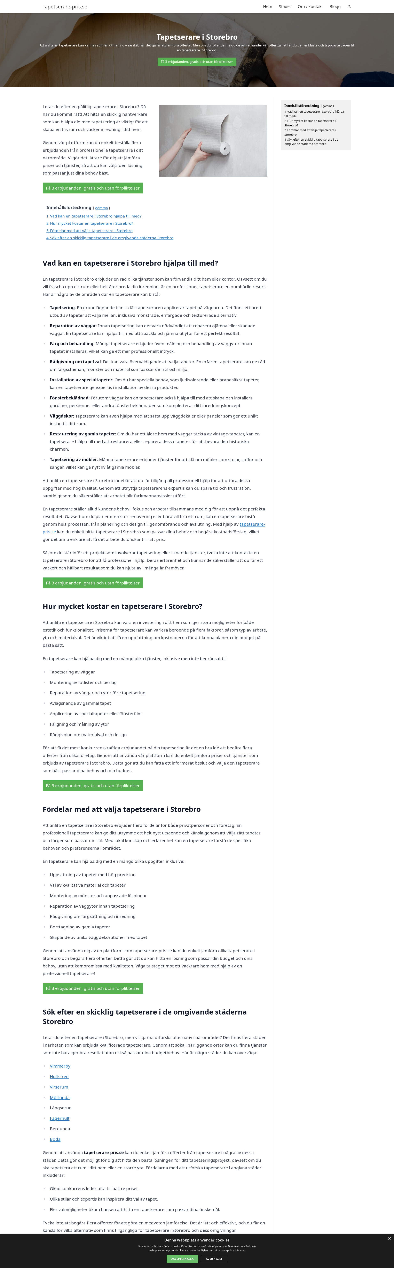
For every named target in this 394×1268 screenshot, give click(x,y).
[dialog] (197, 1251)
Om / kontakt (310, 6)
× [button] (389, 1238)
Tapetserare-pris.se (65, 6)
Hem (267, 6)
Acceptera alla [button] (182, 1259)
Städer (285, 6)
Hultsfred (59, 1076)
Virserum (59, 1087)
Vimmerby (60, 1066)
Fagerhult (60, 1118)
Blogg (335, 6)
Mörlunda (60, 1097)
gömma (101, 207)
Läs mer (240, 1250)
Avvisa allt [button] (214, 1259)
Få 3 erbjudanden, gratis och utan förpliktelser (197, 61)
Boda (55, 1139)
